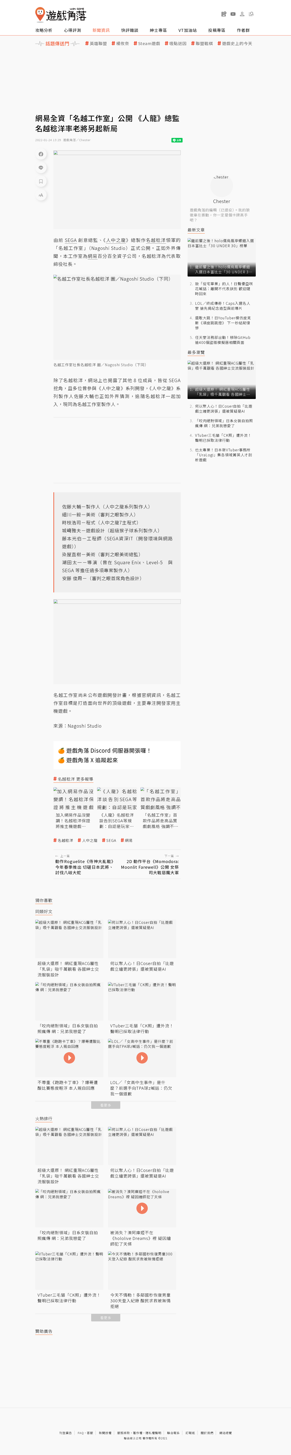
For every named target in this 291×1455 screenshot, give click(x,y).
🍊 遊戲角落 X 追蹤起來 (88, 760)
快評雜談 (129, 30)
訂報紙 (190, 1433)
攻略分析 (44, 30)
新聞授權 (105, 1433)
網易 (129, 840)
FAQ (81, 1433)
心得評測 (72, 30)
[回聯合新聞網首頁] (40, 15)
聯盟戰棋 (204, 43)
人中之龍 (90, 840)
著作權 (138, 1433)
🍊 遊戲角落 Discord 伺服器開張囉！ (105, 750)
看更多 (105, 1105)
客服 (90, 1433)
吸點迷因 (178, 43)
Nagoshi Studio (85, 725)
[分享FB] (41, 154)
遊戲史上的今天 (237, 43)
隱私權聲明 (153, 1433)
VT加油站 (187, 30)
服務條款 (123, 1433)
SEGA (111, 840)
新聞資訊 (101, 30)
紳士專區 (158, 30)
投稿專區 (217, 30)
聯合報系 (173, 1433)
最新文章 (196, 230)
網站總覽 (225, 1433)
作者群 (243, 30)
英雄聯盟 (98, 43)
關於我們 (207, 1433)
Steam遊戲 (149, 43)
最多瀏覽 (196, 352)
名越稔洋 (65, 840)
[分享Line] (41, 167)
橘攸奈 (122, 43)
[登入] (242, 14)
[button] (251, 14)
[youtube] (233, 14)
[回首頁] (60, 15)
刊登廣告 (65, 1433)
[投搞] (224, 14)
